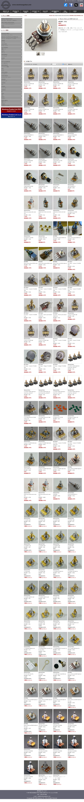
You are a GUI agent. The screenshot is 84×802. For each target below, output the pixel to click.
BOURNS (72, 15)
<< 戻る (25, 15)
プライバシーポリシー (71, 0)
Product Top (51, 15)
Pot (82, 15)
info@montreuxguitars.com (44, 796)
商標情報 (81, 0)
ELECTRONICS (77, 15)
